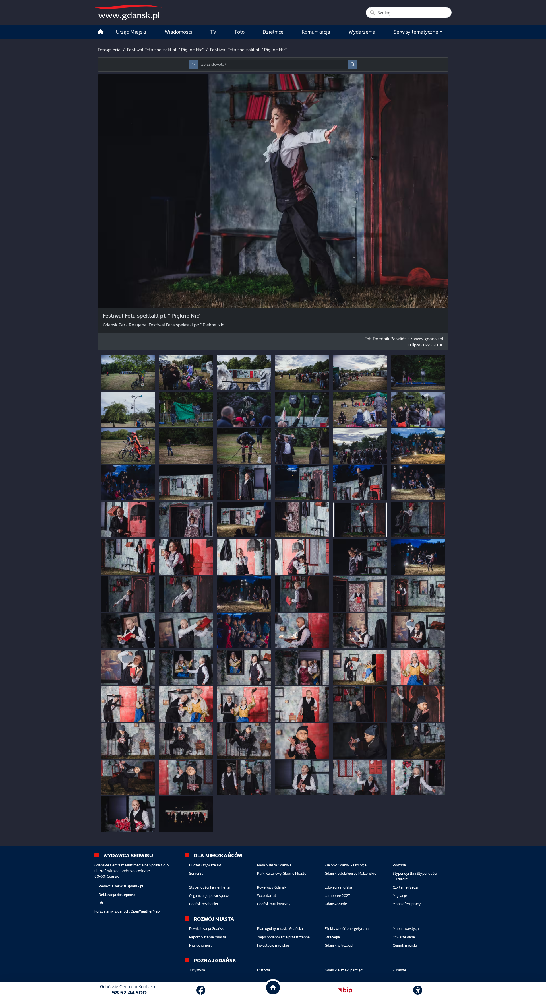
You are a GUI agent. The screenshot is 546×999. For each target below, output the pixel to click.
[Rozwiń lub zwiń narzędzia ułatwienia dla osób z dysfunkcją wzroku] (417, 990)
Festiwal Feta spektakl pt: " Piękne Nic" (165, 49)
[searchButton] (352, 64)
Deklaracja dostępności (117, 894)
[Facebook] (200, 990)
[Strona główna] (100, 32)
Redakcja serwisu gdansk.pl (121, 886)
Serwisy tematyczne (416, 32)
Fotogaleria (109, 49)
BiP (101, 903)
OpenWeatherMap (145, 911)
